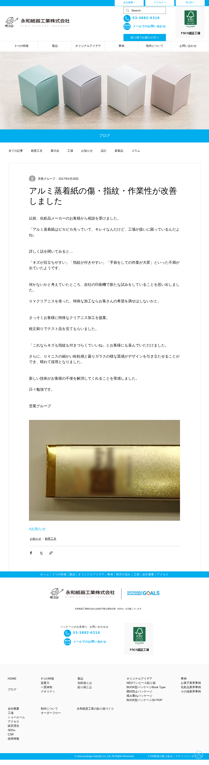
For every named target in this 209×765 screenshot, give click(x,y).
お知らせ (87, 150)
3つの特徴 (47, 678)
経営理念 (13, 725)
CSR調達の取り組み (160, 756)
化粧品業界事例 (191, 687)
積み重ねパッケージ (139, 695)
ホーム (44, 574)
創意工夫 (36, 150)
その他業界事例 (191, 691)
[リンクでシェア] (51, 553)
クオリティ (48, 691)
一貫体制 (46, 687)
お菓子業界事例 (191, 682)
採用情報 (13, 738)
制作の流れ (123, 574)
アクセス (163, 574)
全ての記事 (16, 150)
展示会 (55, 150)
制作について (49, 708)
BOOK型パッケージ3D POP (144, 700)
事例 (110, 574)
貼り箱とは (85, 687)
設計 (104, 150)
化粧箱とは (85, 682)
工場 (70, 150)
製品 (72, 574)
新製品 (119, 150)
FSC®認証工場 (190, 33)
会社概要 (148, 574)
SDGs (11, 730)
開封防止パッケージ (139, 691)
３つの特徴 (59, 574)
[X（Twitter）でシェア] (41, 553)
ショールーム (16, 717)
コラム (135, 150)
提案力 (45, 682)
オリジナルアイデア (91, 574)
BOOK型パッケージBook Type (146, 687)
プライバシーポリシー (189, 756)
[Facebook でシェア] (31, 553)
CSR (11, 734)
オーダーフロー (51, 713)
